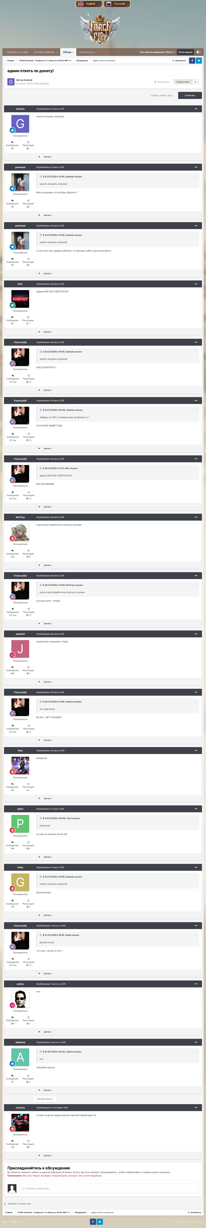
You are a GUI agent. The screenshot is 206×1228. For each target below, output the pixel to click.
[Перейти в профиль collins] (20, 999)
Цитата (47, 156)
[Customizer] (198, 52)
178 (12, 906)
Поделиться (163, 81)
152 (12, 790)
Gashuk (28, 80)
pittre (20, 808)
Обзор (67, 52)
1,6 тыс (12, 382)
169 (12, 673)
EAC (20, 284)
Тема (14, 1221)
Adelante (20, 1042)
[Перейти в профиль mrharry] (20, 1122)
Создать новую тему (161, 95)
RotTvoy (20, 517)
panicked (20, 167)
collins (20, 984)
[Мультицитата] (39, 156)
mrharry (20, 1107)
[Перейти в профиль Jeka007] (20, 649)
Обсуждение (42, 83)
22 (29, 382)
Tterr (20, 750)
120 (12, 1147)
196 (12, 848)
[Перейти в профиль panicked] (20, 182)
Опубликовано (50, 109)
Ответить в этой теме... (38, 1188)
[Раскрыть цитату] (41, 176)
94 (12, 323)
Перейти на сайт (17, 52)
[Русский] (117, 4)
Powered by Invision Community (189, 1221)
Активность (86, 52)
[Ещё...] (196, 109)
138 (12, 556)
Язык (5, 1221)
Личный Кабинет (44, 52)
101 (12, 206)
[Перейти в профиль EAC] (20, 299)
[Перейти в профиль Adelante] (20, 1057)
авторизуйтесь (109, 1172)
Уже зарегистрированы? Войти (157, 52)
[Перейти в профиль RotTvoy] (20, 532)
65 (12, 148)
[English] (89, 4)
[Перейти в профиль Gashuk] (10, 81)
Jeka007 (20, 634)
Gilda (20, 867)
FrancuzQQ (20, 342)
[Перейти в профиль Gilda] (20, 882)
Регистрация (185, 52)
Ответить (190, 95)
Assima (70, 410)
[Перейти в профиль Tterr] (20, 765)
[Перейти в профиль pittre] (20, 824)
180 (12, 1023)
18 (12, 1082)
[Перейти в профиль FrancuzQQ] (20, 357)
